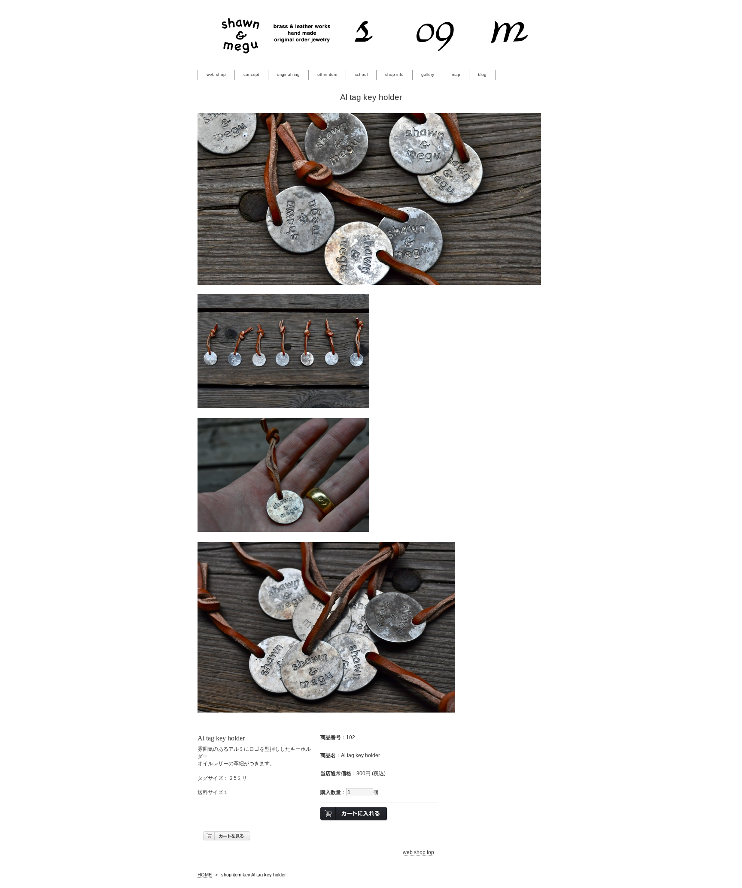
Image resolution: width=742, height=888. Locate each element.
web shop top (418, 852)
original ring (288, 74)
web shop (216, 74)
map (456, 74)
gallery (427, 74)
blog (482, 74)
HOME (205, 874)
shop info (394, 74)
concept (251, 74)
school (361, 74)
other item (327, 74)
